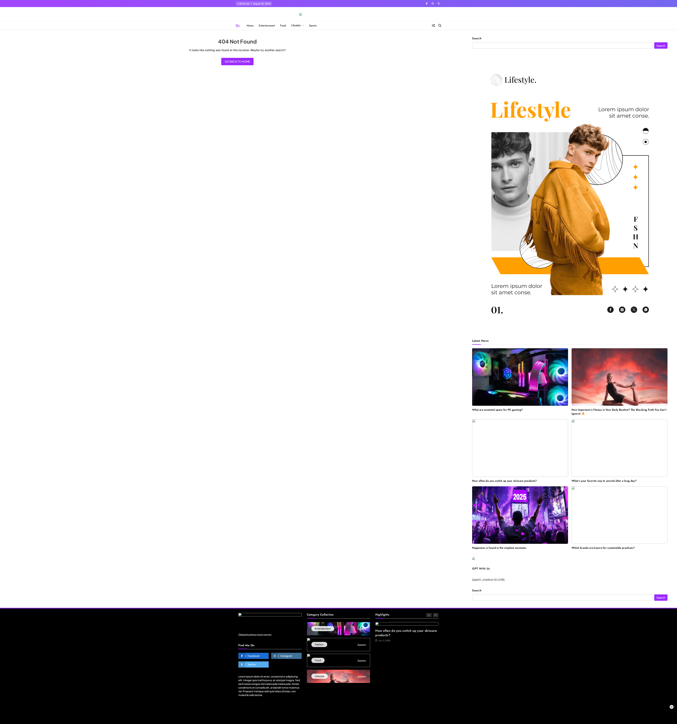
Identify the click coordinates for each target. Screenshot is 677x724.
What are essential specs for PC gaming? (497, 410)
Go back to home (237, 61)
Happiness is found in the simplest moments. (499, 548)
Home (250, 26)
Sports (312, 26)
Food (283, 26)
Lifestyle (296, 25)
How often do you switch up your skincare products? (504, 481)
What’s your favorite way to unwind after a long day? (604, 481)
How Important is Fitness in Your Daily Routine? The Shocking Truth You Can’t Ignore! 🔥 (619, 412)
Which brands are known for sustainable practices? (603, 548)
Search (476, 38)
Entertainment (267, 26)
